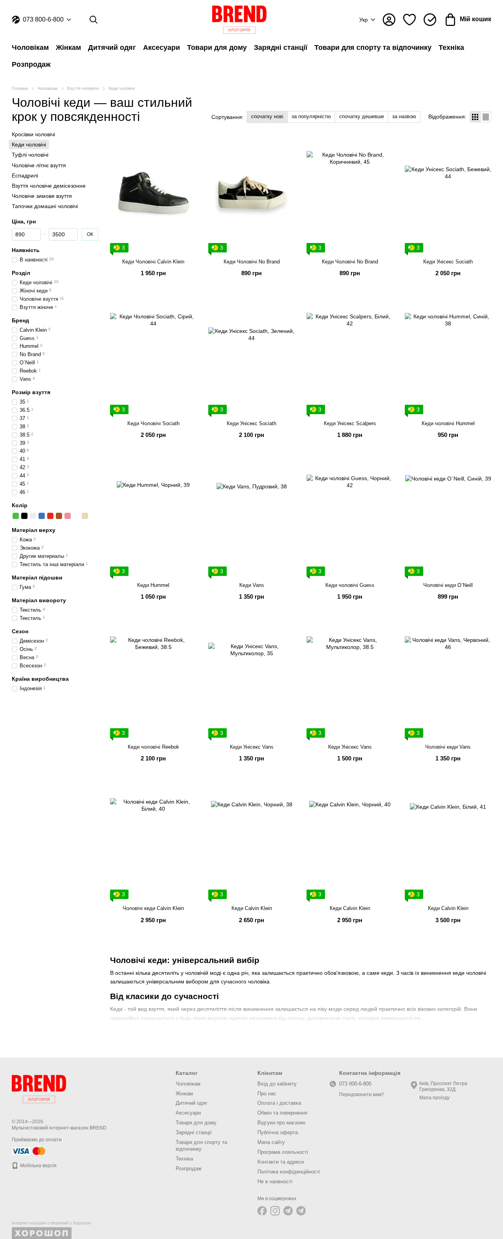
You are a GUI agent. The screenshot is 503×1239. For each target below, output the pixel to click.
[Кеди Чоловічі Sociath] (153, 356)
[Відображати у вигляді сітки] (475, 116)
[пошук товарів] (93, 20)
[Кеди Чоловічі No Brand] (251, 194)
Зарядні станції (280, 47)
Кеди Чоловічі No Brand (252, 262)
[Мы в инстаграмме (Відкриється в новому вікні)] (275, 1210)
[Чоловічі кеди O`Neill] (448, 518)
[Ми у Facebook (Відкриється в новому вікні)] (262, 1210)
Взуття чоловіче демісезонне (49, 186)
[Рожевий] (68, 516)
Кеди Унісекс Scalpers (350, 423)
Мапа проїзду (434, 1097)
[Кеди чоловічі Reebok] (153, 680)
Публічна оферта (277, 1132)
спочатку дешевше (361, 116)
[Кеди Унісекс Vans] (251, 680)
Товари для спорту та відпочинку (372, 47)
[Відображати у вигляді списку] (486, 116)
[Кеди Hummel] (153, 518)
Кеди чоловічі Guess (349, 585)
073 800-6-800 (43, 19)
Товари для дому (217, 47)
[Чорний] (24, 516)
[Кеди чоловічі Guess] (350, 518)
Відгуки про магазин (281, 1123)
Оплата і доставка (279, 1103)
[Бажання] (409, 19)
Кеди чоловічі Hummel (448, 423)
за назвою (404, 116)
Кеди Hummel (153, 585)
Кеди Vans (251, 585)
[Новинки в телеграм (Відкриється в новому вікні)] (301, 1210)
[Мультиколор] (76, 516)
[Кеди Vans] (251, 518)
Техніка (451, 47)
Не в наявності (274, 1181)
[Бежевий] (85, 516)
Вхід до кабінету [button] (277, 1084)
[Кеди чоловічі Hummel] (448, 356)
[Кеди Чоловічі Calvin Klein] (153, 194)
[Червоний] (50, 516)
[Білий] (33, 516)
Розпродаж (31, 64)
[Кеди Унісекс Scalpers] (350, 356)
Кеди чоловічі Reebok (153, 747)
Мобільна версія (38, 1165)
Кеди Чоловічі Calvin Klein (153, 262)
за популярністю (311, 116)
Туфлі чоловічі (30, 155)
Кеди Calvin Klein (251, 908)
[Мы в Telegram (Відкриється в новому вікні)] (288, 1210)
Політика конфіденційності (288, 1172)
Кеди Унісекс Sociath (448, 262)
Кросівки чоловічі (33, 134)
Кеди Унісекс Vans (252, 747)
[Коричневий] (59, 516)
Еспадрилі (25, 175)
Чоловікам (30, 47)
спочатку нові (267, 116)
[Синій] (42, 516)
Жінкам (68, 47)
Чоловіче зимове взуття (42, 196)
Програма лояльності (282, 1152)
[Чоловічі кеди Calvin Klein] (153, 841)
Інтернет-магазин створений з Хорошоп (51, 1223)
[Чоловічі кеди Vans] (448, 680)
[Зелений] (16, 516)
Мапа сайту (271, 1142)
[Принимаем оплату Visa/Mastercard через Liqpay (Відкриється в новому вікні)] (29, 1150)
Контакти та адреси (280, 1162)
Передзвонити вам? (361, 1094)
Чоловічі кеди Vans (448, 747)
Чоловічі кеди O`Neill (448, 585)
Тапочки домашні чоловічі (45, 206)
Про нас (266, 1093)
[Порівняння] (430, 19)
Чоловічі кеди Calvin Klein (153, 908)
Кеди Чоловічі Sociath (153, 423)
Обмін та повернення (282, 1113)
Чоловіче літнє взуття (39, 165)
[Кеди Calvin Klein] (251, 841)
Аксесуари (161, 47)
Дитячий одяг (112, 47)
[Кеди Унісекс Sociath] (448, 194)
